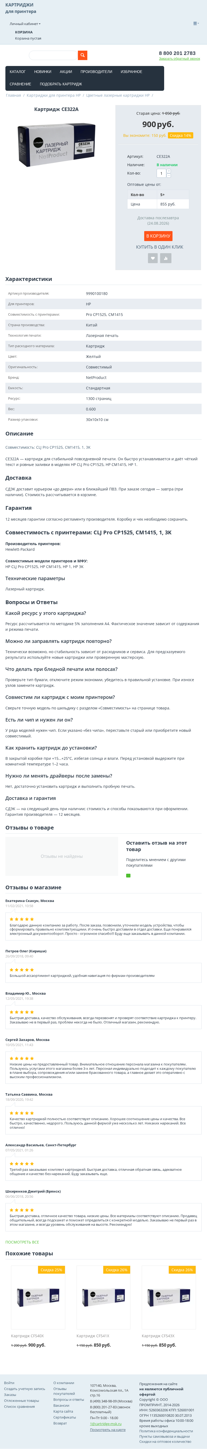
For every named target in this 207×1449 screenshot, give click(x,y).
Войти (9, 1382)
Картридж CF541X (93, 1336)
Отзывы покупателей (64, 1391)
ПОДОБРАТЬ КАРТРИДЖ (61, 84)
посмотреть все (22, 1242)
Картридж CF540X (27, 1336)
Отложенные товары (21, 1400)
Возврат (60, 1423)
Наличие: (136, 164)
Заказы (10, 1394)
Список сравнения (19, 1406)
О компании (63, 1382)
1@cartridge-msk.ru (106, 1423)
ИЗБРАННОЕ (131, 72)
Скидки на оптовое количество (165, 1441)
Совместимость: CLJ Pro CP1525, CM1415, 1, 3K (48, 447)
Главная (13, 95)
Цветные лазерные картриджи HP (118, 95)
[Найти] (82, 55)
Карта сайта (63, 1411)
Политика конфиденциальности (166, 1431)
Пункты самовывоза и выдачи (164, 1436)
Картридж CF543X (158, 1336)
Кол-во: (134, 173)
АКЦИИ (66, 72)
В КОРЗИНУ (158, 236)
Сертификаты (64, 1417)
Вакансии (61, 1405)
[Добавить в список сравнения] (165, 258)
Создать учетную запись (24, 1388)
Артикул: (135, 156)
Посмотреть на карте (108, 1429)
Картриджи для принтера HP (54, 95)
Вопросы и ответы (68, 1399)
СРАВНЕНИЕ (20, 84)
